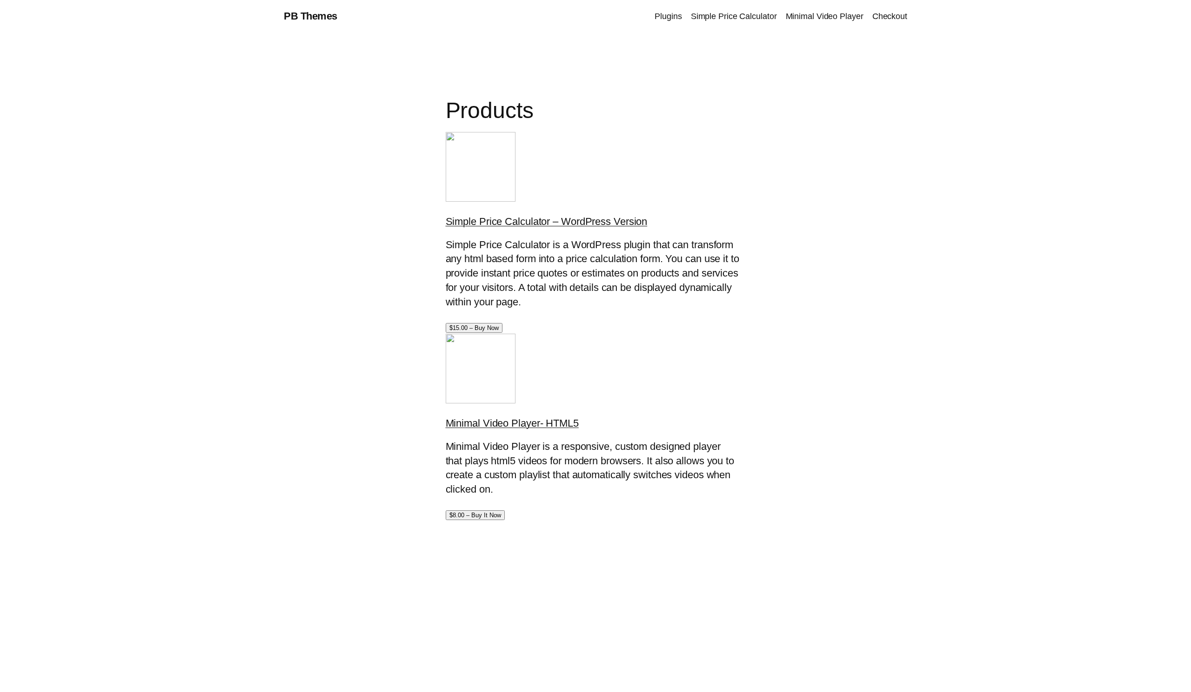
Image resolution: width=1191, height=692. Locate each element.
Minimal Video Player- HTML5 (512, 423)
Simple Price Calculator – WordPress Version (547, 221)
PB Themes (310, 16)
